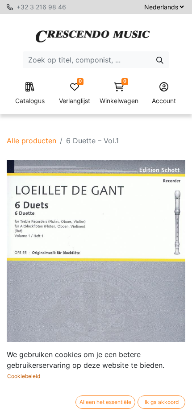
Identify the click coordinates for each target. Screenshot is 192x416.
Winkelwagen (119, 93)
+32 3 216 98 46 (41, 7)
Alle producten (31, 140)
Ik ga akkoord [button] (162, 402)
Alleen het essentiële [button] (105, 402)
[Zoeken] (159, 59)
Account (164, 100)
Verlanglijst (74, 93)
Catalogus (30, 100)
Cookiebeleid (23, 376)
